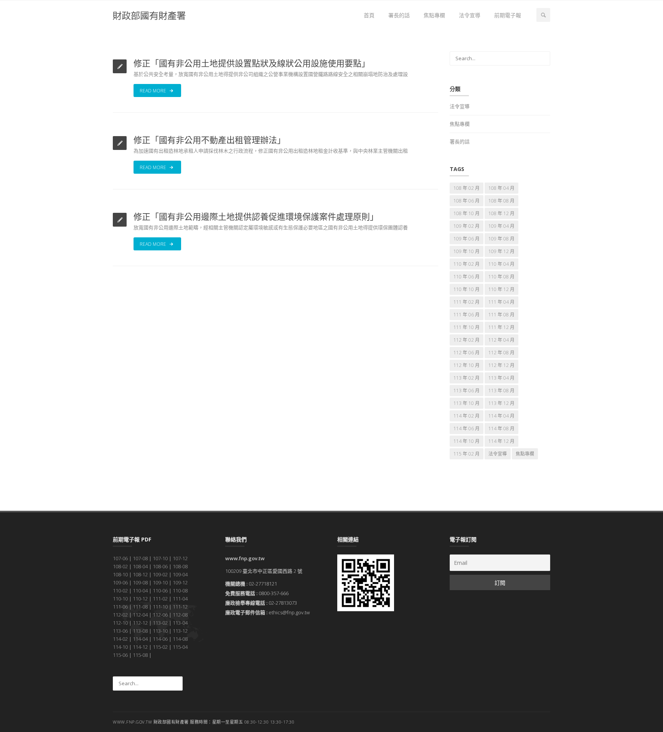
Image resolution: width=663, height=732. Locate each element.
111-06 (120, 606)
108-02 (120, 566)
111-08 (140, 606)
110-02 (120, 590)
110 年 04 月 (501, 264)
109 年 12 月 (501, 251)
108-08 (180, 566)
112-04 (140, 614)
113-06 (120, 630)
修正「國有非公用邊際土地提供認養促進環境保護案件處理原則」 (256, 216)
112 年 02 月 (467, 340)
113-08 (140, 630)
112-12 (140, 622)
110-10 (120, 598)
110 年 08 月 (501, 276)
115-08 (140, 654)
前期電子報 (507, 15)
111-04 (180, 598)
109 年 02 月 (467, 226)
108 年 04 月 (501, 188)
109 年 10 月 (467, 251)
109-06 (120, 582)
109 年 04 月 (501, 226)
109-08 (140, 582)
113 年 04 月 (501, 378)
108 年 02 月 (467, 188)
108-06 (160, 566)
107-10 (160, 558)
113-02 (160, 622)
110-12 (140, 598)
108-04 (140, 566)
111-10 (160, 606)
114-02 (120, 638)
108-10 (120, 574)
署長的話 (399, 15)
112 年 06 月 (467, 352)
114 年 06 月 (467, 428)
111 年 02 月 (467, 302)
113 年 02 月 (467, 378)
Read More (153, 90)
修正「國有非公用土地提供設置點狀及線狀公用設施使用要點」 (252, 63)
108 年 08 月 (501, 200)
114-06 (160, 638)
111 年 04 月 (501, 302)
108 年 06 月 (467, 200)
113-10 (160, 630)
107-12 (180, 558)
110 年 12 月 (501, 289)
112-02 (120, 614)
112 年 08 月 (501, 352)
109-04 (180, 574)
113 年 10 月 (467, 403)
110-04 (140, 590)
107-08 (140, 558)
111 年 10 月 (467, 327)
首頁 (369, 15)
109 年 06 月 (467, 238)
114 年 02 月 (467, 416)
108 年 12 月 (501, 213)
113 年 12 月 (501, 403)
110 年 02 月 (467, 264)
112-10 (120, 622)
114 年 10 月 (467, 441)
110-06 (160, 590)
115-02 (160, 646)
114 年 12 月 (501, 441)
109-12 (180, 582)
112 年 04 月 (501, 340)
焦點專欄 (434, 15)
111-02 (160, 598)
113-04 (180, 622)
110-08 (180, 590)
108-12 (140, 574)
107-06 (120, 558)
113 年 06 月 (467, 390)
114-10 (120, 646)
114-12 (140, 646)
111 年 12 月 (501, 327)
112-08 (180, 614)
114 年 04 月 (501, 416)
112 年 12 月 (501, 365)
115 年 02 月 (467, 454)
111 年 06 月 (467, 314)
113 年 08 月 (501, 390)
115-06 (120, 654)
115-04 (180, 646)
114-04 (140, 638)
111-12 (180, 606)
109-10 (160, 582)
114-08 (180, 638)
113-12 (180, 630)
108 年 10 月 (467, 213)
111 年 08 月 (501, 314)
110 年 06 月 (467, 276)
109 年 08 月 (501, 238)
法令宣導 (469, 15)
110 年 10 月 (467, 289)
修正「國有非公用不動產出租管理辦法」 (209, 139)
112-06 (160, 614)
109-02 (160, 574)
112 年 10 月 (467, 365)
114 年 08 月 (501, 428)
